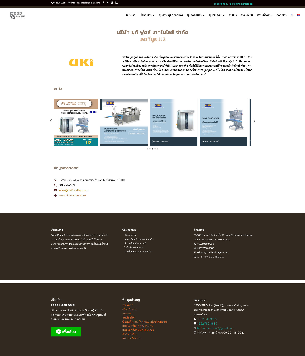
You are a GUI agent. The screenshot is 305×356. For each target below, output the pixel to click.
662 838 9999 (59, 2)
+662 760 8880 (207, 324)
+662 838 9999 (205, 243)
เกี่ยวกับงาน (130, 235)
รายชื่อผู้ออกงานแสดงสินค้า (138, 251)
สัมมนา (233, 15)
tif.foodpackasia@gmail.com (215, 328)
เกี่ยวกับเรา (145, 15)
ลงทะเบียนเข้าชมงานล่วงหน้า (139, 239)
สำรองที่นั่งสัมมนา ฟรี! (135, 243)
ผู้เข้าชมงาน (215, 15)
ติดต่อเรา (281, 15)
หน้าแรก (130, 15)
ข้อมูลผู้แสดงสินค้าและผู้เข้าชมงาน (144, 322)
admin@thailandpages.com (212, 252)
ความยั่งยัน (129, 334)
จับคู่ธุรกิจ (128, 317)
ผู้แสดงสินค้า (194, 15)
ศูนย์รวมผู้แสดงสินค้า (171, 15)
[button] (51, 121)
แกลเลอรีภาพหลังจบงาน (137, 326)
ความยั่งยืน (247, 15)
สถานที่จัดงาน (264, 15)
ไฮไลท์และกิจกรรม (134, 247)
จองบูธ (126, 313)
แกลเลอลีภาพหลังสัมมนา (138, 330)
